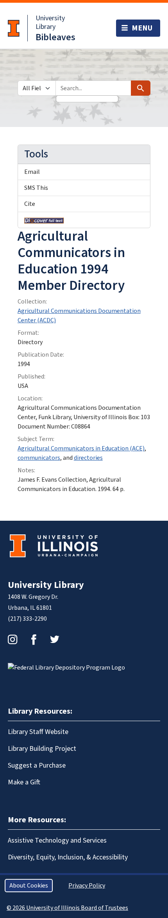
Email (32, 172)
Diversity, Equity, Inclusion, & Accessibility (68, 857)
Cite (29, 204)
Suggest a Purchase (37, 765)
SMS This (36, 188)
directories (88, 458)
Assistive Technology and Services (57, 840)
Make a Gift (24, 782)
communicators (39, 458)
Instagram (12, 639)
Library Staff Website (38, 732)
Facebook (33, 639)
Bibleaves (55, 37)
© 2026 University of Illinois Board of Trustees (67, 908)
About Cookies (28, 885)
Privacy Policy (86, 885)
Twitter (54, 639)
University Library (50, 22)
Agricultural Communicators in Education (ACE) (81, 448)
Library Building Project (42, 749)
